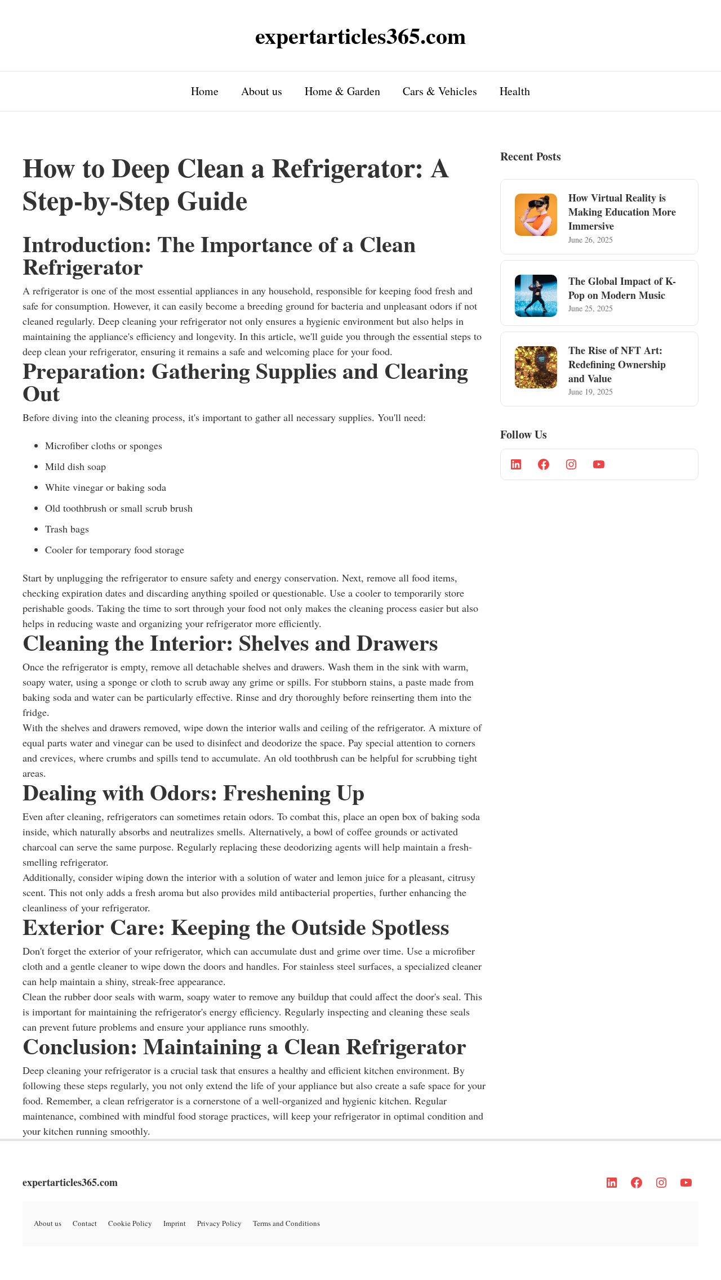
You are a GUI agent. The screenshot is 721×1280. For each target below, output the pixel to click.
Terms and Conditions (286, 1223)
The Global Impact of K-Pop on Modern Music (622, 288)
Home (205, 91)
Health (515, 91)
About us (261, 91)
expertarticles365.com (70, 1182)
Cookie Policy (130, 1223)
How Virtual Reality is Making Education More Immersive (622, 211)
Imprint (174, 1223)
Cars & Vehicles (440, 91)
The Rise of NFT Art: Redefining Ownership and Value (617, 364)
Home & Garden (342, 91)
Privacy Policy (219, 1223)
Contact (85, 1223)
